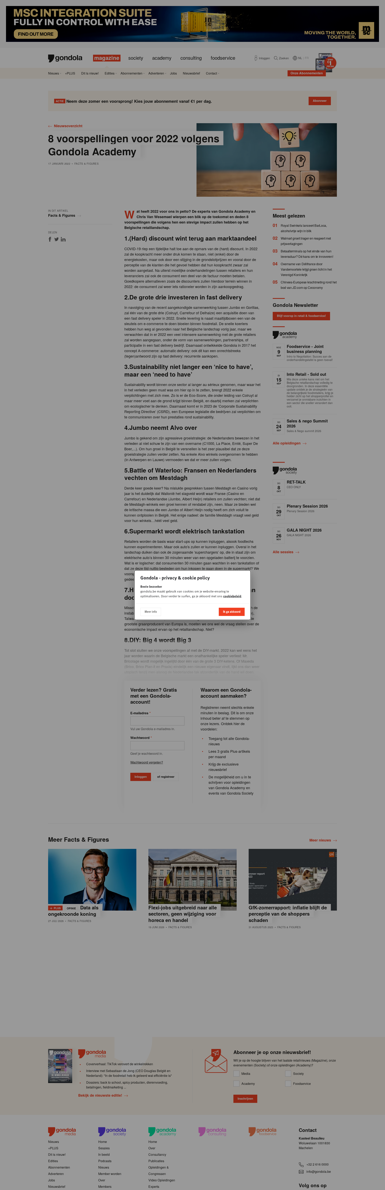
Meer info (151, 611)
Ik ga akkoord (231, 611)
